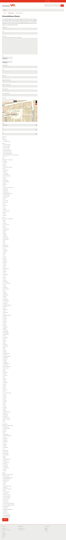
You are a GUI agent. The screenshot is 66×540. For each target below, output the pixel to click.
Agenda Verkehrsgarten (7, 144)
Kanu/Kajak (5, 306)
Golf (4, 290)
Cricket (4, 252)
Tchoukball (5, 397)
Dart (4, 255)
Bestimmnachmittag (6, 428)
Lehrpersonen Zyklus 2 (6, 496)
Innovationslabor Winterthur (7, 150)
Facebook (47, 528)
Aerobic (4, 220)
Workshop (4, 215)
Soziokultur (5, 197)
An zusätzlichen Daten (6, 141)
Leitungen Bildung (6, 181)
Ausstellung (5, 162)
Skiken (4, 378)
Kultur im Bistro (5, 180)
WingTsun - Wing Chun (6, 419)
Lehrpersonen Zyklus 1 (6, 494)
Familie (4, 168)
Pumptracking (5, 337)
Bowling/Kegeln (5, 246)
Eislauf (4, 267)
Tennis (4, 398)
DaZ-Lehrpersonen (6, 480)
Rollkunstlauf (5, 344)
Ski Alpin (4, 373)
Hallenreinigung (5, 294)
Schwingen (5, 360)
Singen (4, 369)
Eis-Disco (4, 264)
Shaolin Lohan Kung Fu (7, 366)
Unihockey (5, 407)
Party (4, 186)
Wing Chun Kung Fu (6, 417)
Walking (4, 410)
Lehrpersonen (5, 493)
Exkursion (4, 437)
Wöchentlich (5, 139)
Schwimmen (5, 359)
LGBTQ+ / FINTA (6, 499)
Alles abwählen (10, 159)
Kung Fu (4, 319)
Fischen (4, 275)
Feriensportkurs (5, 441)
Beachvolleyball (5, 237)
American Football (6, 224)
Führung (4, 171)
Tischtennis (5, 400)
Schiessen (4, 350)
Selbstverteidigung (6, 363)
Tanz (4, 206)
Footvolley (4, 280)
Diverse (4, 156)
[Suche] (62, 5)
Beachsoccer (5, 236)
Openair (4, 456)
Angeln (4, 226)
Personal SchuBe (6, 502)
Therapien (4, 209)
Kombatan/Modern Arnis (7, 315)
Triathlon (4, 403)
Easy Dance (5, 261)
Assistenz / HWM (6, 475)
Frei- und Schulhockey (6, 283)
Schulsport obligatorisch (7, 356)
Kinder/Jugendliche (6, 491)
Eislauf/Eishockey (6, 268)
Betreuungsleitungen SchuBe (7, 477)
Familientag (5, 440)
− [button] (36, 102)
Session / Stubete (6, 196)
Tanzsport (4, 394)
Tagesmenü (5, 205)
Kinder (4, 490)
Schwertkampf (5, 357)
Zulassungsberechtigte (6, 516)
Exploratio (4, 165)
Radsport (4, 340)
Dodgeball (4, 259)
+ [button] (36, 101)
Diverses (4, 258)
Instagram (47, 530)
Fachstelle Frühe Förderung (7, 167)
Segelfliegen (5, 362)
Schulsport (5, 460)
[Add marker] (36, 104)
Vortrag (4, 469)
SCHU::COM (5, 190)
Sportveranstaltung (6, 462)
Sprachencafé (5, 202)
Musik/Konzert (5, 451)
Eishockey (4, 265)
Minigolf (4, 328)
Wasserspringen (5, 414)
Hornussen (5, 297)
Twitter (47, 529)
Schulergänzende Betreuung (7, 193)
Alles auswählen (4, 159)
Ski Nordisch (5, 375)
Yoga (4, 420)
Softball (4, 384)
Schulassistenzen (6, 506)
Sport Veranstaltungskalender (7, 153)
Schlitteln (4, 351)
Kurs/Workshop (5, 450)
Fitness (4, 277)
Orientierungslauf (6, 332)
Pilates (4, 335)
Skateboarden (5, 372)
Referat (4, 457)
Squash (4, 388)
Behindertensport (6, 239)
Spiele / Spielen (5, 200)
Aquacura (4, 227)
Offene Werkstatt (6, 453)
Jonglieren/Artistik (6, 300)
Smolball (4, 381)
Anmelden (48, 1)
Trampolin (4, 401)
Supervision (5, 463)
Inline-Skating (5, 299)
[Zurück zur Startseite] (8, 6)
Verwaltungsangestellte (6, 515)
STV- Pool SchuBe (6, 513)
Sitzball (4, 370)
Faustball (4, 271)
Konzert (4, 177)
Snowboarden (5, 382)
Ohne (4, 138)
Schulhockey (5, 354)
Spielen (4, 385)
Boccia (4, 243)
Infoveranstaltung (6, 174)
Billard (4, 240)
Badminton (5, 230)
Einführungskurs (5, 434)
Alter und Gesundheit (6, 149)
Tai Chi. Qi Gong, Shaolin (7, 392)
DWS (4, 432)
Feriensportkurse (5, 274)
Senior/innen (5, 512)
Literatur (4, 183)
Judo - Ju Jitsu (5, 302)
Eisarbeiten (5, 262)
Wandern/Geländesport (7, 411)
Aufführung (5, 161)
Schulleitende (5, 510)
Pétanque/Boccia (6, 334)
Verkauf (4, 212)
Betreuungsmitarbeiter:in (7, 478)
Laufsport (4, 325)
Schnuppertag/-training (6, 459)
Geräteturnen (5, 287)
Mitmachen (5, 184)
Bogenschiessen (5, 245)
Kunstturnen (5, 321)
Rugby (4, 347)
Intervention (5, 444)
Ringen (4, 343)
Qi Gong (4, 338)
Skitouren (4, 379)
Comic (4, 164)
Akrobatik (4, 223)
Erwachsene (5, 481)
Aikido (4, 221)
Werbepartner (5, 416)
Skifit (4, 376)
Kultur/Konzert (5, 447)
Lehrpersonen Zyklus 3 (6, 497)
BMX (4, 242)
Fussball (4, 286)
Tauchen (4, 395)
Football (4, 278)
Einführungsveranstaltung (7, 435)
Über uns (4, 10)
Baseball (4, 233)
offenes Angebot (5, 454)
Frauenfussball (5, 281)
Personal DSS (5, 500)
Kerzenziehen (5, 309)
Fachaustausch (5, 438)
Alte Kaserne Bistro (6, 147)
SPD (4, 199)
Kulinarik (4, 178)
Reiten (4, 341)
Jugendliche (5, 487)
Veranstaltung (5, 466)
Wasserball (5, 413)
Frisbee (4, 284)
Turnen (4, 404)
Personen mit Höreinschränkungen (8, 503)
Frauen (4, 484)
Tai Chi (4, 391)
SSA (4, 203)
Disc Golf (4, 256)
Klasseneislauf (5, 312)
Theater (4, 208)
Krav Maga (5, 318)
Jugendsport (5, 303)
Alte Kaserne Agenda (6, 146)
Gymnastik (5, 293)
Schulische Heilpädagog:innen (8, 509)
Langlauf (4, 324)
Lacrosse (4, 322)
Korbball (4, 316)
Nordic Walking (5, 331)
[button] (16, 101)
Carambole (5, 249)
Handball (4, 296)
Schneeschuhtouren (6, 353)
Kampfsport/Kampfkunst (7, 305)
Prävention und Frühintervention (8, 187)
